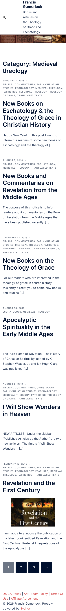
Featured (41, 471)
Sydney (25, 608)
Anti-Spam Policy (36, 594)
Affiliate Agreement (24, 598)
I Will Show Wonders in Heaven (31, 410)
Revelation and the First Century (29, 486)
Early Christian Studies (20, 391)
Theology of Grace (45, 248)
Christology (45, 387)
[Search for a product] (4, 17)
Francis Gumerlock (32, 4)
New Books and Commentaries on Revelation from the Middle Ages (30, 186)
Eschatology (24, 88)
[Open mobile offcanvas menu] (44, 17)
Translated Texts (30, 95)
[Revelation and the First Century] (33, 512)
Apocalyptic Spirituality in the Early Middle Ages (28, 327)
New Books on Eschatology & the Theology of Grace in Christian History (32, 114)
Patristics (10, 91)
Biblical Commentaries (19, 84)
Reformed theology (33, 91)
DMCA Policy (12, 594)
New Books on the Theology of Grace (29, 264)
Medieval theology (48, 88)
